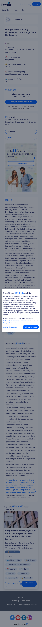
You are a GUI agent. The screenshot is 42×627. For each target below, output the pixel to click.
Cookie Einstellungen (10, 327)
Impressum (25, 321)
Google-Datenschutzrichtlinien (14, 323)
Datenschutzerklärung (11, 321)
